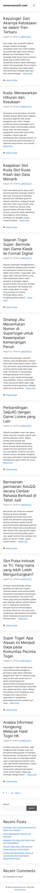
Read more (28, 73)
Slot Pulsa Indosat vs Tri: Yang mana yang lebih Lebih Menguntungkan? (19, 567)
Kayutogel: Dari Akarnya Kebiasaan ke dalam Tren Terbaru (20, 25)
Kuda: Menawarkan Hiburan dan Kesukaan (20, 97)
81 (12, 793)
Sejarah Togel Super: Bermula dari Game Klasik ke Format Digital (18, 247)
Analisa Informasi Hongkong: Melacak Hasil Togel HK (18, 729)
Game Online (11, 80)
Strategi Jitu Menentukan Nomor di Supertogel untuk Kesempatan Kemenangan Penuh (18, 333)
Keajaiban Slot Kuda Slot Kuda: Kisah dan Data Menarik (17, 172)
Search (6, 804)
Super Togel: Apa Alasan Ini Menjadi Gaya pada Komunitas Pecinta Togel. (19, 647)
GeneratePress (20, 889)
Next (18, 793)
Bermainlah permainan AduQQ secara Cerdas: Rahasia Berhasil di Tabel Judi (19, 491)
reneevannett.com (15, 5)
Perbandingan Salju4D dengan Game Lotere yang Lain (19, 414)
